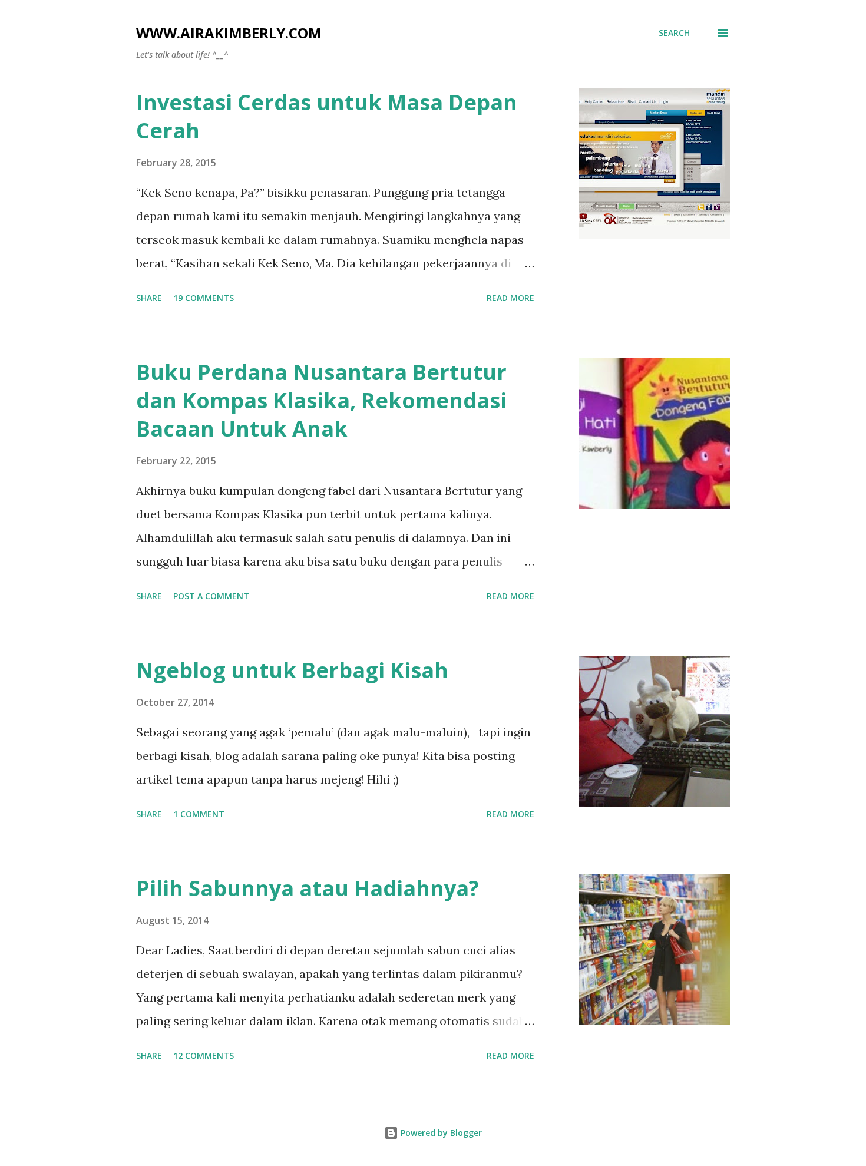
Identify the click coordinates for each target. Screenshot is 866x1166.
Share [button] (149, 297)
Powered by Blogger (440, 1132)
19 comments (203, 297)
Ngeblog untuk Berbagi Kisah (292, 670)
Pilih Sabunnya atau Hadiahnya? (307, 888)
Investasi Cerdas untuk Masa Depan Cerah (326, 116)
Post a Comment (211, 596)
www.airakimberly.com (229, 32)
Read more (510, 297)
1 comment (198, 814)
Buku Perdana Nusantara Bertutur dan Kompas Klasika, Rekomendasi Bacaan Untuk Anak (321, 400)
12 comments (203, 1055)
